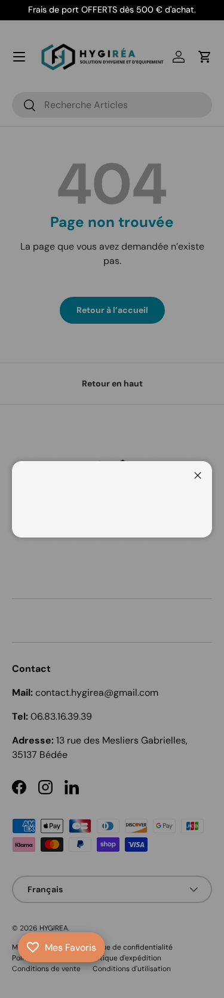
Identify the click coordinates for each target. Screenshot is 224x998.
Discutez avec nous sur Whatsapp (26, 971)
